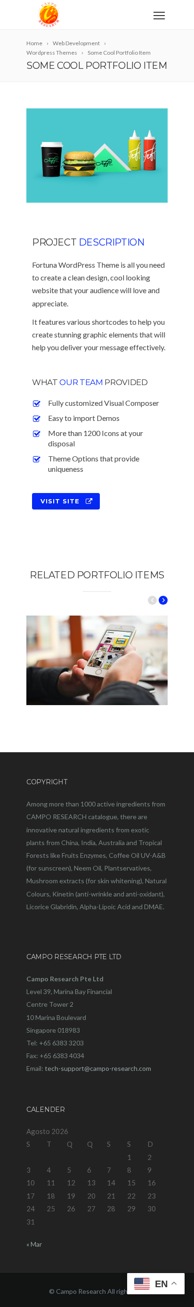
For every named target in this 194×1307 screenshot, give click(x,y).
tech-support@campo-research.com (98, 1068)
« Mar (34, 1244)
